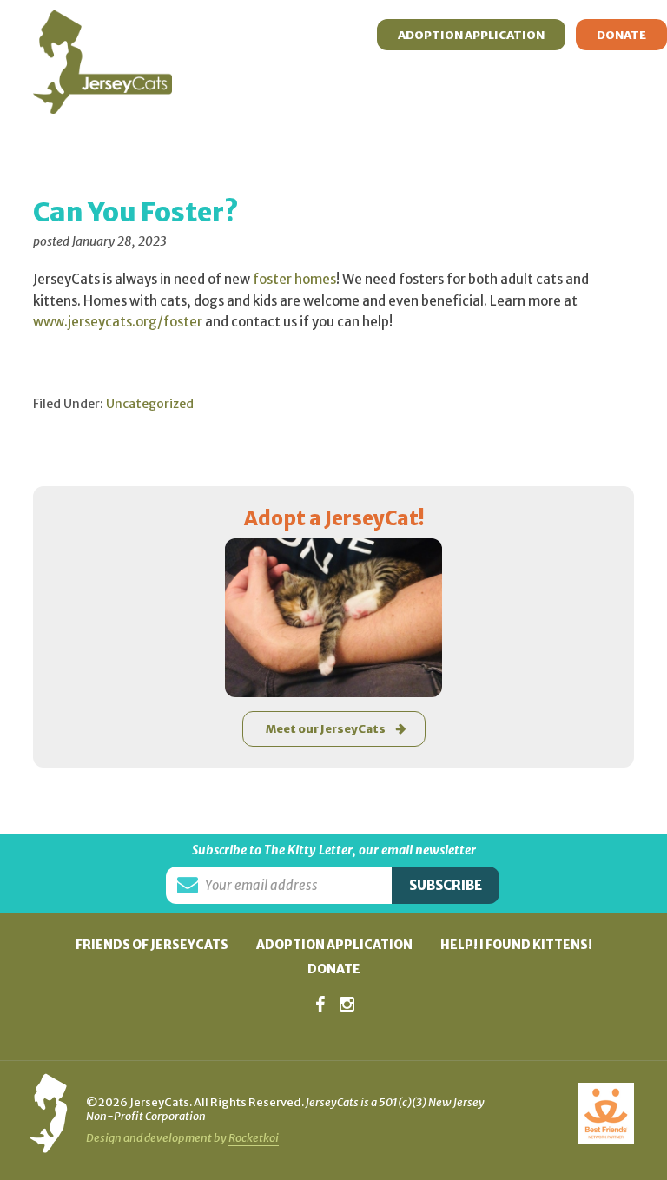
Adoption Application (334, 945)
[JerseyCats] (102, 27)
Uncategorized (150, 404)
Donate (333, 969)
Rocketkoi (253, 1138)
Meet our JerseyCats (326, 729)
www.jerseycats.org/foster (117, 321)
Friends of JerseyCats (152, 945)
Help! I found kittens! (516, 945)
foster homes (294, 279)
